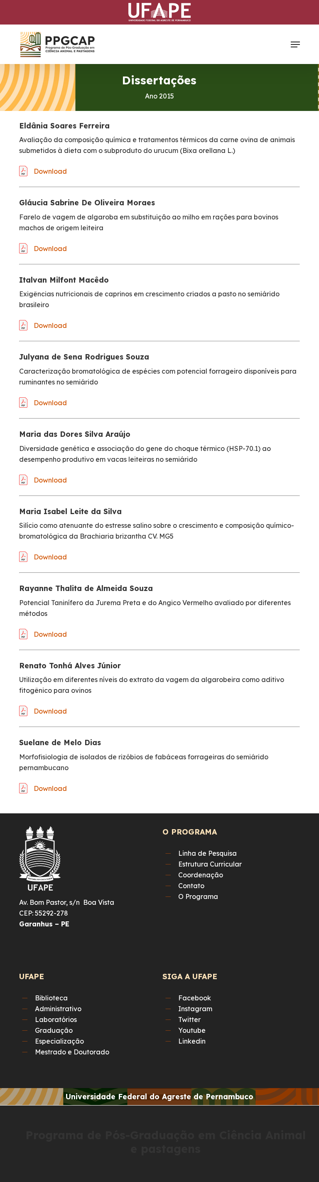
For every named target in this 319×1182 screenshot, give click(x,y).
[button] (295, 44)
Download (50, 171)
